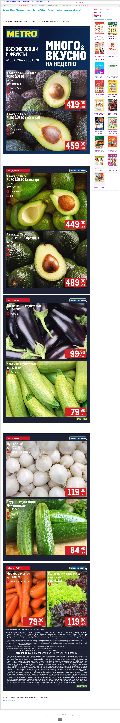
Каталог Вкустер (112, 131)
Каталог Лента (99, 76)
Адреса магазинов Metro (9, 700)
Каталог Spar (112, 168)
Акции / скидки (23, 5)
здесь (102, 59)
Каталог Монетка (112, 150)
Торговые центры (53, 5)
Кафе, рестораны (67, 5)
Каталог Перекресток (112, 76)
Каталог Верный (99, 56)
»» (99, 19)
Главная (5, 5)
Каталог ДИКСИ (112, 36)
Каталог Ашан (99, 150)
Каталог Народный (99, 113)
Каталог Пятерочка (112, 56)
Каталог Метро (99, 131)
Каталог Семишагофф (99, 37)
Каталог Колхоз (99, 168)
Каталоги (13, 5)
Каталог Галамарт (99, 187)
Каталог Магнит (99, 94)
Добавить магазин (80, 5)
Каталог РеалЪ (112, 113)
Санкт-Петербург (79, 2)
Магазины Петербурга (38, 5)
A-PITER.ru (52, 714)
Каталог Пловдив (112, 94)
